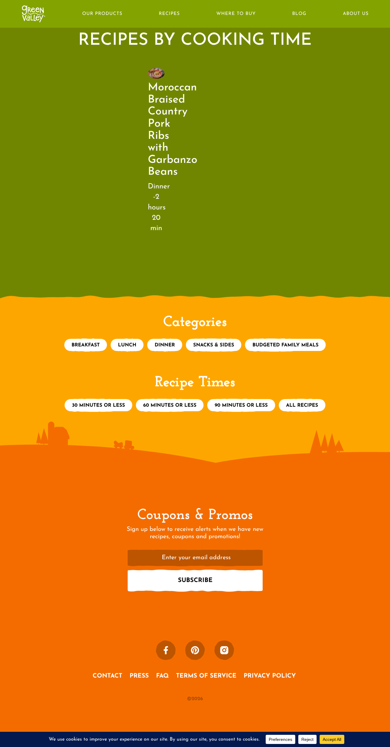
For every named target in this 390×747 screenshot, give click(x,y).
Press (139, 676)
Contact (107, 676)
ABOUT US (356, 14)
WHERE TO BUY (236, 14)
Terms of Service (206, 676)
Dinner (164, 345)
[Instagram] (224, 650)
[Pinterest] (195, 650)
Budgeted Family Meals (285, 345)
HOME (33, 10)
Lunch (127, 345)
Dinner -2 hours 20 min (159, 207)
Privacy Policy (270, 676)
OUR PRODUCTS (102, 14)
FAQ (162, 676)
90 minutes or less (241, 405)
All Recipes (302, 405)
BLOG (299, 14)
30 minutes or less (98, 405)
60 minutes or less (169, 405)
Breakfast (86, 345)
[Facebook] (166, 650)
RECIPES (169, 14)
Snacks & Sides (213, 345)
